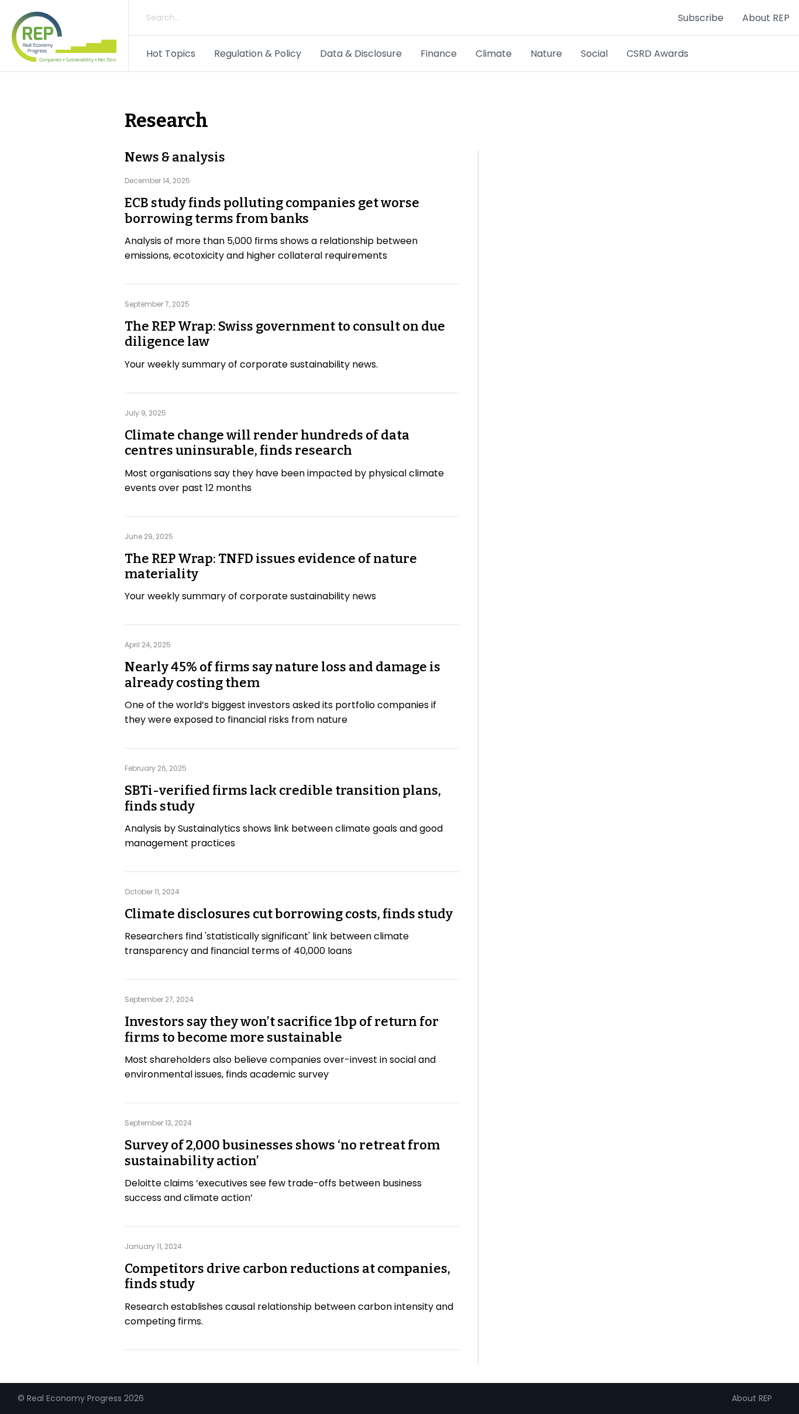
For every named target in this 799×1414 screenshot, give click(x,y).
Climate (494, 53)
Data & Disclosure (361, 53)
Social (594, 53)
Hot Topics (170, 53)
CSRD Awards (657, 53)
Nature (546, 53)
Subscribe (701, 18)
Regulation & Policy (257, 53)
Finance (439, 53)
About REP (766, 18)
